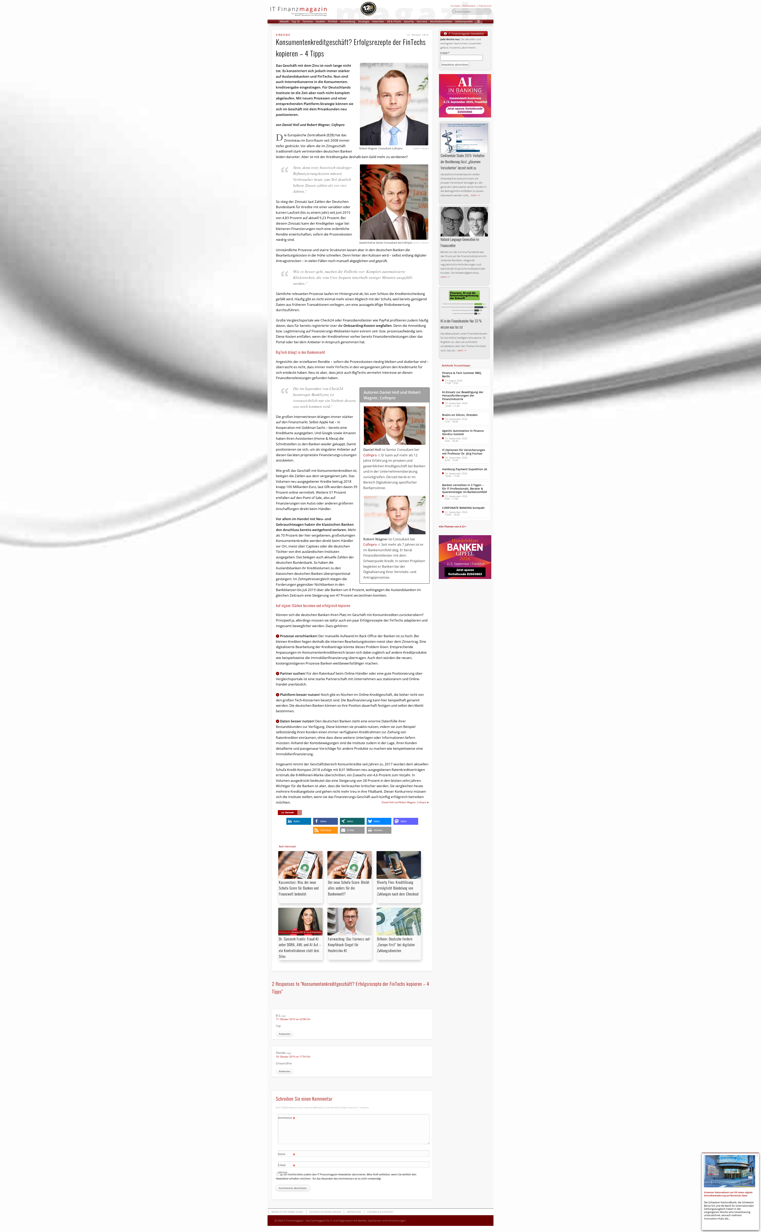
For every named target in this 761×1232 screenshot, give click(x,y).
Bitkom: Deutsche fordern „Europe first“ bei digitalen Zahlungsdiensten (396, 944)
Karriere (422, 21)
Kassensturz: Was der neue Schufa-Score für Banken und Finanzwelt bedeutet (299, 888)
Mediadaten (469, 6)
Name (286, 1155)
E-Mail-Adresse (286, 1168)
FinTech (332, 21)
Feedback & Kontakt (380, 1212)
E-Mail (444, 53)
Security (409, 21)
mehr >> (475, 195)
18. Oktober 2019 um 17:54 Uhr (293, 1056)
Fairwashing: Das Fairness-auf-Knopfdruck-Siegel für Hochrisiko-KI (349, 944)
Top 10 (295, 21)
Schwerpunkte (464, 21)
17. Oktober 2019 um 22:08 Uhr (293, 1019)
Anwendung (347, 21)
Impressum (485, 6)
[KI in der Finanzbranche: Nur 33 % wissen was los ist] (464, 303)
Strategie (363, 21)
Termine (308, 21)
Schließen (756, 1155)
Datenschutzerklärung (325, 1212)
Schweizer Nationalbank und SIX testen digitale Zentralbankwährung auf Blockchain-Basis (728, 1194)
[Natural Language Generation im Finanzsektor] (464, 221)
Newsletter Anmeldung (287, 1212)
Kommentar (286, 1118)
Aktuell (284, 21)
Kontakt (455, 6)
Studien (320, 21)
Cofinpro (370, 455)
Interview (378, 21)
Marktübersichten (441, 21)
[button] (478, 21)
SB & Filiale (394, 21)
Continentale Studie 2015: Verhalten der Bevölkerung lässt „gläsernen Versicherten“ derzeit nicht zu (462, 161)
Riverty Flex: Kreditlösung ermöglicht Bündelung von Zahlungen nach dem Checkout (398, 888)
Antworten (284, 1034)
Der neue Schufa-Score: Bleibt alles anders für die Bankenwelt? (348, 888)
